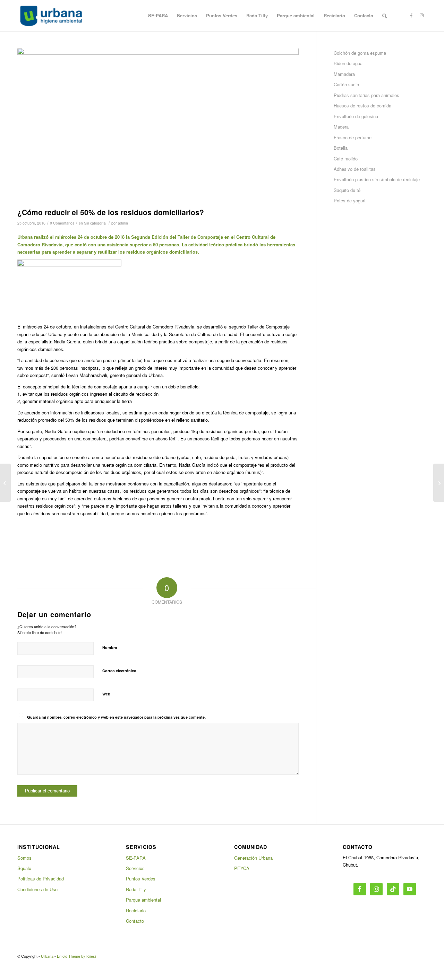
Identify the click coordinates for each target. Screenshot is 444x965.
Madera (341, 126)
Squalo (24, 868)
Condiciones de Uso (37, 889)
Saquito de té (347, 190)
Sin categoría (95, 223)
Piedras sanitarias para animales (366, 95)
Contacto (135, 921)
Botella (341, 147)
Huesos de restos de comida (362, 105)
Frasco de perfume (353, 137)
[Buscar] (384, 15)
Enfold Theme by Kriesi (76, 956)
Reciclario (136, 910)
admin (123, 223)
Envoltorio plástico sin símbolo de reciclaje (377, 179)
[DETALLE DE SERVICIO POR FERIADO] (5, 483)
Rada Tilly (136, 889)
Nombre (109, 647)
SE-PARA (136, 857)
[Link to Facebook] (411, 15)
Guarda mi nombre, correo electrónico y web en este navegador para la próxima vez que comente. (116, 717)
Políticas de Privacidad (40, 878)
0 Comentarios (62, 223)
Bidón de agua (348, 63)
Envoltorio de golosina (356, 116)
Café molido (346, 158)
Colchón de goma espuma (360, 53)
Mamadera (344, 74)
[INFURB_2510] (158, 126)
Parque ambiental (143, 899)
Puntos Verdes (140, 878)
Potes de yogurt (350, 200)
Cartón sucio (346, 84)
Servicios (135, 868)
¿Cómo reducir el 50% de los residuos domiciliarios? (110, 212)
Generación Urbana (253, 857)
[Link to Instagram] (421, 15)
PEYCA (241, 868)
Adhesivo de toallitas (355, 169)
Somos (24, 857)
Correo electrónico (119, 670)
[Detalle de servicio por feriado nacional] (438, 483)
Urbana (47, 956)
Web (106, 693)
